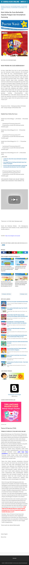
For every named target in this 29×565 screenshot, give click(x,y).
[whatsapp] (20, 252)
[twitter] (9, 252)
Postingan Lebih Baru (6, 294)
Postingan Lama (23, 294)
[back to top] (26, 562)
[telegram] (25, 252)
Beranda (14, 558)
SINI (3, 245)
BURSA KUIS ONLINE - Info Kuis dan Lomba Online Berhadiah (16, 563)
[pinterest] (14, 252)
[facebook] (3, 252)
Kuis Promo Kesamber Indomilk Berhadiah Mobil (17, 301)
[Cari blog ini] (27, 2)
